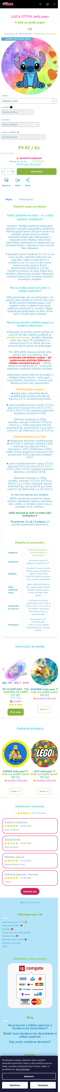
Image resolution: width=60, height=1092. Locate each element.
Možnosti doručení (28, 164)
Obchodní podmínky (11, 943)
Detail (42, 709)
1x (30, 29)
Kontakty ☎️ (7, 929)
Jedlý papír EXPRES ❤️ (12, 925)
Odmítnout (15, 1085)
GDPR (4, 946)
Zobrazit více (29, 891)
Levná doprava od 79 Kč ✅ (14, 922)
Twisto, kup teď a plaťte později (16, 932)
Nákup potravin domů (30, 902)
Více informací (23, 1069)
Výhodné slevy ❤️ (10, 936)
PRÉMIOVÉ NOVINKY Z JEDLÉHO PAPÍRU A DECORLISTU (38, 553)
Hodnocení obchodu (30, 806)
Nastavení (29, 1076)
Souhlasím (43, 1085)
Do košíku (38, 171)
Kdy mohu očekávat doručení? (30, 1041)
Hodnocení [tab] (26, 199)
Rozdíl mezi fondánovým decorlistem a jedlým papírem (30, 1035)
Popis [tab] (9, 199)
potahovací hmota (18, 337)
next (56, 669)
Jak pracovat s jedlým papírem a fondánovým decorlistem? (30, 1027)
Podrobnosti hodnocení (45, 33)
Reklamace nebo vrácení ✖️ (14, 939)
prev (3, 669)
